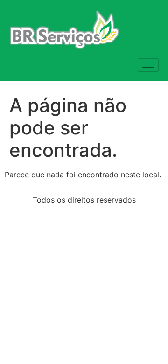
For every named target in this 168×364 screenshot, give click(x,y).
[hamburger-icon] (148, 65)
